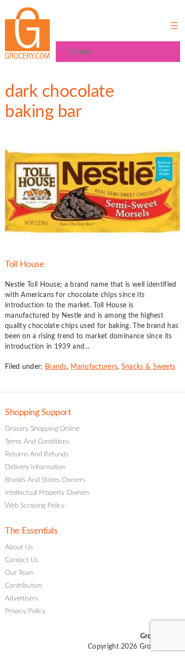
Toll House (24, 264)
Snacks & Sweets (148, 366)
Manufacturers (94, 366)
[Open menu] (174, 25)
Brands (56, 366)
